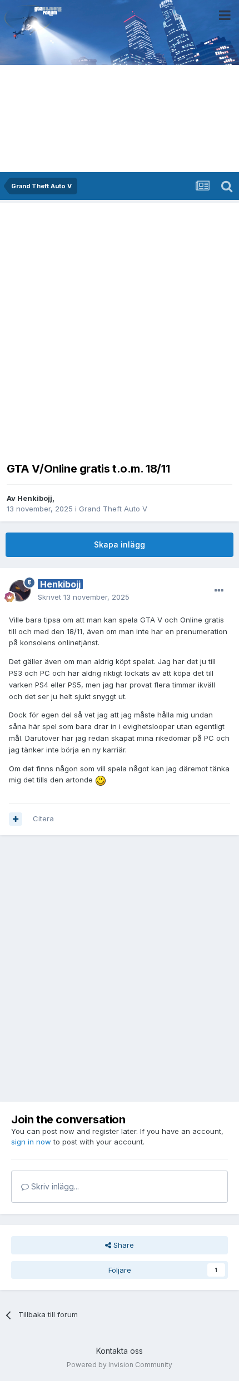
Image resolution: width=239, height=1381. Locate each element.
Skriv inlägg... (54, 1186)
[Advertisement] (119, 328)
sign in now (31, 1141)
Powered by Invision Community (119, 1364)
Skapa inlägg (119, 544)
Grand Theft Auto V (113, 508)
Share (122, 1245)
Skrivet (84, 596)
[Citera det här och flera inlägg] (15, 819)
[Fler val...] (219, 590)
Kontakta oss (119, 1350)
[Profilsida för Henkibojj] (20, 591)
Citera (43, 818)
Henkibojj (34, 498)
